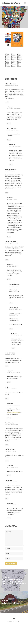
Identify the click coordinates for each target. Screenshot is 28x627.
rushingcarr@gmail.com (13, 412)
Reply (6, 102)
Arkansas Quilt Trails (11, 3)
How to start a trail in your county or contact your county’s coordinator (14, 581)
